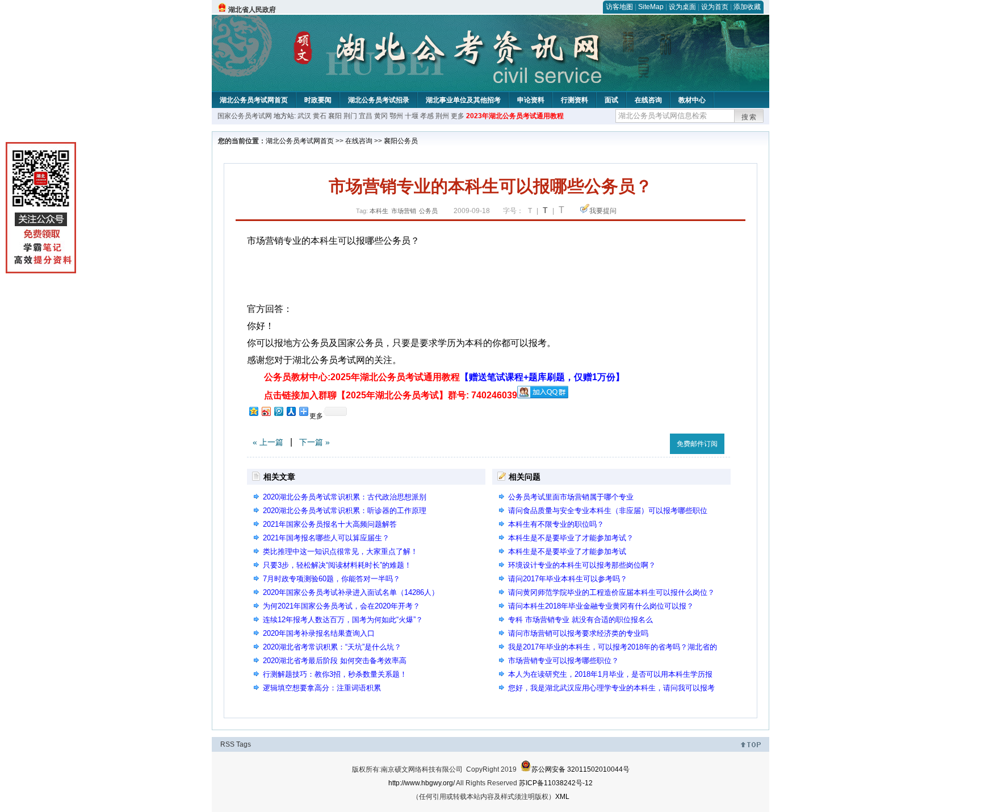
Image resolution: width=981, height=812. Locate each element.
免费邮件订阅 (697, 444)
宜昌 (365, 116)
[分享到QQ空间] (253, 411)
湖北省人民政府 (252, 10)
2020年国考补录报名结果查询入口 (319, 633)
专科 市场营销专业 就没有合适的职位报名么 (580, 619)
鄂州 (396, 116)
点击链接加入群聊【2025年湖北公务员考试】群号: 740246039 (390, 395)
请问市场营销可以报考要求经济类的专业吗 (578, 633)
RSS (227, 744)
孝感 (427, 116)
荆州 (442, 116)
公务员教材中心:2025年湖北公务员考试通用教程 (444, 377)
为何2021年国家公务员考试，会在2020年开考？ (341, 606)
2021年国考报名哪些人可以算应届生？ (326, 538)
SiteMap (651, 7)
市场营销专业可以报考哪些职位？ (563, 660)
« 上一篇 (268, 442)
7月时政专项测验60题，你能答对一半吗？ (331, 578)
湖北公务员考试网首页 (254, 100)
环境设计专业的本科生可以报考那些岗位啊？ (582, 565)
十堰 (411, 116)
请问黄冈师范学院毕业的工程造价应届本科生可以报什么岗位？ (611, 592)
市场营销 (403, 210)
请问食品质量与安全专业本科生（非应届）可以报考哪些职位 (607, 510)
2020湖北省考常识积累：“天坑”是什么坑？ (332, 647)
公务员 (428, 210)
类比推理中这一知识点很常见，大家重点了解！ (340, 551)
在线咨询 (648, 100)
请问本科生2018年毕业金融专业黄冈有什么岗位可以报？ (601, 606)
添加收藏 (747, 7)
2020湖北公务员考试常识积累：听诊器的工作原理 (344, 510)
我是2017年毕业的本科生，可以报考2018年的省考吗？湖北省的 (612, 647)
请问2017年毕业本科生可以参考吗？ (567, 578)
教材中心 (692, 100)
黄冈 (381, 116)
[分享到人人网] (290, 411)
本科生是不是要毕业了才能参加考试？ (571, 538)
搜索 (749, 117)
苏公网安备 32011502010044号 (580, 769)
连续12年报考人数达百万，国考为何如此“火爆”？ (343, 619)
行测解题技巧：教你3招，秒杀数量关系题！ (335, 674)
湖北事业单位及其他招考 (463, 100)
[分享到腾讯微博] (278, 411)
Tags (243, 744)
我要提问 (603, 211)
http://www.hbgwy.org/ (421, 783)
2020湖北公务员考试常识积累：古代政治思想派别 (344, 497)
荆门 (350, 116)
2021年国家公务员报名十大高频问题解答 (330, 524)
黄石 (319, 116)
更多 (457, 116)
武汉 (304, 116)
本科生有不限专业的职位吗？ (556, 524)
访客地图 (619, 7)
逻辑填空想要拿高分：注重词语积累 (322, 688)
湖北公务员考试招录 (378, 100)
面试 (611, 100)
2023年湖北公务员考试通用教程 (515, 116)
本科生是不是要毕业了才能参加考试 (567, 551)
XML (562, 797)
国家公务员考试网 (244, 116)
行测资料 (574, 100)
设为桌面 (682, 7)
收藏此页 (649, 442)
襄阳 (335, 116)
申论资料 (530, 100)
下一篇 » (314, 442)
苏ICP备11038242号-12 (556, 783)
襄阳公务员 (401, 141)
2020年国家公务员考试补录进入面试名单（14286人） (351, 592)
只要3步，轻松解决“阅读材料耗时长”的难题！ (337, 565)
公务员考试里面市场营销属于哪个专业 (571, 497)
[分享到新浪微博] (265, 411)
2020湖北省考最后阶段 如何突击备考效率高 (334, 660)
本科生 (379, 210)
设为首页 (714, 7)
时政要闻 (318, 100)
